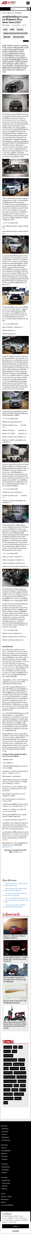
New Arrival (4, 1145)
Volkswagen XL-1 (19, 1064)
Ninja (5, 1103)
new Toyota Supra (9, 1077)
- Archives (4, 1173)
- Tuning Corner (5, 1183)
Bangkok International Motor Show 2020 (15, 33)
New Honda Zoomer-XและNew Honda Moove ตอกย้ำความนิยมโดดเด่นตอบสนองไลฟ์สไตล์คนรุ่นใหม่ (14, 1025)
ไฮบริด (6, 1068)
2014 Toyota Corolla (10, 1081)
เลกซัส (12, 29)
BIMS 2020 (7, 37)
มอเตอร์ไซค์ (21, 1081)
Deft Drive (4, 1153)
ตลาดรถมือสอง (18, 1094)
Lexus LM (20, 29)
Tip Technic (4, 1164)
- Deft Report (4, 1129)
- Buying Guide (5, 1167)
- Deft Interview (5, 1140)
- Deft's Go (4, 1189)
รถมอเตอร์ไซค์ (8, 1098)
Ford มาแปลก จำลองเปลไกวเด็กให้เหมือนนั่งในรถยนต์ (15, 1002)
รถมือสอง (7, 1090)
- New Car (4, 1148)
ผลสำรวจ (22, 1090)
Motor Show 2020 (18, 37)
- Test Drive (4, 1156)
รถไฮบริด (21, 1060)
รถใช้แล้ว (15, 1090)
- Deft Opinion (5, 1137)
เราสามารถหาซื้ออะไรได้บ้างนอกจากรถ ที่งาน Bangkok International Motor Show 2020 (17, 900)
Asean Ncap (7, 1047)
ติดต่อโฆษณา (5, 1199)
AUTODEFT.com (17, 852)
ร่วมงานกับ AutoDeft (7, 1205)
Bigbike (23, 1085)
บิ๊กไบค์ (16, 1085)
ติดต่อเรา (3, 1202)
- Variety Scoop (5, 1180)
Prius (20, 1047)
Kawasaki (18, 1098)
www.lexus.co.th (7, 847)
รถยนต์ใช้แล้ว (8, 1094)
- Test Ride (4, 1159)
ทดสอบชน (7, 1051)
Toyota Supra (8, 1073)
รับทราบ (15, 1226)
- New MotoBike (5, 1151)
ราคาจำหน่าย (14, 1068)
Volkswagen (7, 1064)
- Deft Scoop (4, 1132)
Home (4, 13)
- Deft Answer (5, 1170)
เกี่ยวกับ (3, 1194)
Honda (14, 1051)
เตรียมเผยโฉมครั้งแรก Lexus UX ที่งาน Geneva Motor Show (16, 884)
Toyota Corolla (21, 1077)
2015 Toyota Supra (19, 1073)
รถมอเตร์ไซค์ (8, 1085)
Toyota (23, 1068)
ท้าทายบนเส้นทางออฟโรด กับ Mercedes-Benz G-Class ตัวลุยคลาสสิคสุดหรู (14, 979)
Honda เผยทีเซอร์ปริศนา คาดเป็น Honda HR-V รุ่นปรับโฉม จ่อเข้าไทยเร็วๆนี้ (15, 959)
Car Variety (4, 1177)
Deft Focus (10, 13)
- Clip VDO (4, 1186)
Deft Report (18, 13)
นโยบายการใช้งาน (6, 1196)
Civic (15, 1047)
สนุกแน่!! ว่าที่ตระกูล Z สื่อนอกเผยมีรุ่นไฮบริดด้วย (14, 937)
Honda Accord (8, 1056)
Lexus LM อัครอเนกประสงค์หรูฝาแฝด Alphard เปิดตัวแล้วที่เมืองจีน (16, 889)
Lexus (5, 29)
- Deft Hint (4, 1134)
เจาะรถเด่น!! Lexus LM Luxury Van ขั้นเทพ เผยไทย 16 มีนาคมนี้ (16, 894)
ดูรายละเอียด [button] (15, 1231)
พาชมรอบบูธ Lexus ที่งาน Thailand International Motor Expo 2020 (15, 906)
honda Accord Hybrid (10, 1060)
